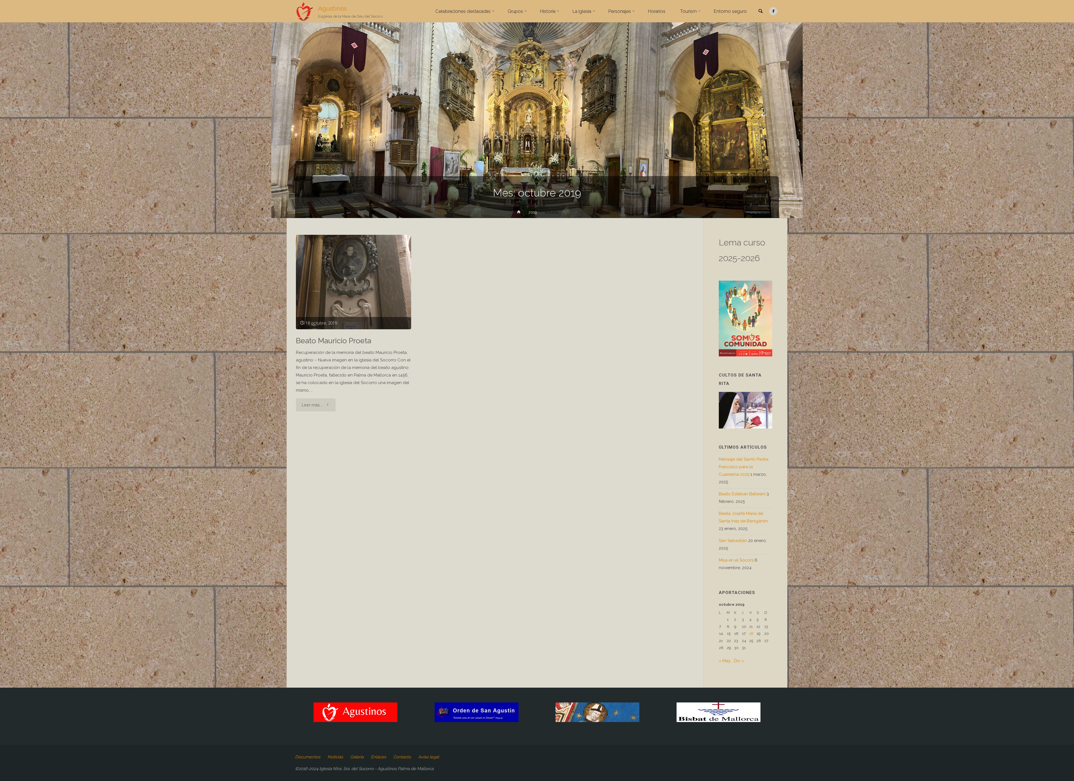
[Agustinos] (304, 11)
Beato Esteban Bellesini (742, 493)
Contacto (402, 756)
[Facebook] (773, 11)
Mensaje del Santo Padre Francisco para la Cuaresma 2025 (743, 467)
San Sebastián (733, 540)
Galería (357, 756)
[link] (761, 11)
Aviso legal (428, 756)
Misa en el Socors (736, 560)
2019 (533, 212)
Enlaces (378, 756)
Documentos (307, 756)
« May (725, 660)
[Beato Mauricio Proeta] (353, 282)
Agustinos (332, 8)
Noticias (335, 756)
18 (751, 633)
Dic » (739, 660)
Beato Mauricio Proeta (333, 340)
